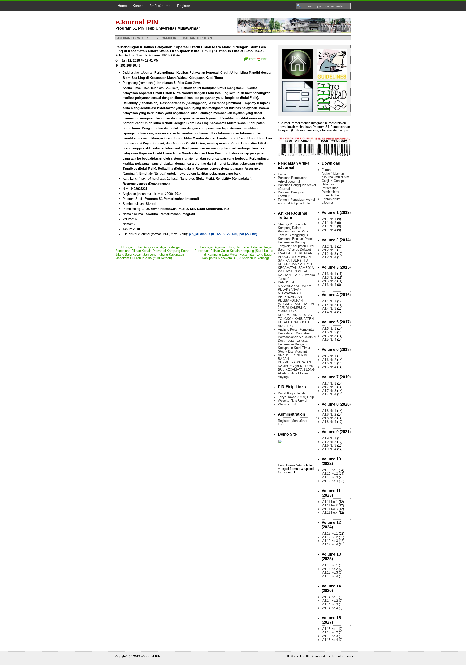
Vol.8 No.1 (329, 411)
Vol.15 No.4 (330, 639)
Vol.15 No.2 (330, 632)
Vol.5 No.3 (329, 336)
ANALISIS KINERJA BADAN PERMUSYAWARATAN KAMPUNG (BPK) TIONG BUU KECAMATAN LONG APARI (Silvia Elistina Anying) (296, 366)
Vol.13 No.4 (330, 576)
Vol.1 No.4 (329, 230)
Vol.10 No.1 (330, 470)
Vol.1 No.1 (329, 219)
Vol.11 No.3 (330, 509)
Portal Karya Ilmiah (291, 393)
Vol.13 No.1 (330, 565)
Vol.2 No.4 (329, 257)
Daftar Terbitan (197, 38)
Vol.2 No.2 (329, 250)
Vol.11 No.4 (330, 512)
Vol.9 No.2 (329, 442)
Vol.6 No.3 (329, 363)
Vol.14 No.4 (330, 608)
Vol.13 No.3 (330, 572)
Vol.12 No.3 (330, 541)
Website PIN (287, 404)
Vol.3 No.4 (329, 285)
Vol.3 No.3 (329, 281)
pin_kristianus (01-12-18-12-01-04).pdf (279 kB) (223, 234)
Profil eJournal (160, 6)
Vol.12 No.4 (330, 544)
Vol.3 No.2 (329, 277)
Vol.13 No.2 (330, 569)
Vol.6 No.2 (329, 359)
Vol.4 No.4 (329, 312)
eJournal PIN (136, 22)
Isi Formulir (165, 38)
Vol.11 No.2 (330, 505)
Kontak (138, 6)
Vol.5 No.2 (329, 332)
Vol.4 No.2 (329, 305)
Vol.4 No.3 (329, 308)
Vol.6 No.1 (329, 356)
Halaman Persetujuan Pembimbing (330, 188)
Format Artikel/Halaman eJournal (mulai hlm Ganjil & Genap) (335, 175)
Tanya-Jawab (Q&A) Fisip (296, 397)
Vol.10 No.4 (330, 481)
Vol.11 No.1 (330, 502)
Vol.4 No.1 (329, 301)
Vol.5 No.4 (329, 339)
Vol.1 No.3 (329, 226)
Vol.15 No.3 (330, 636)
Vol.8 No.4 (329, 422)
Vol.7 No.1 (329, 383)
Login (281, 424)
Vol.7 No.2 (329, 387)
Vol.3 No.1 (329, 274)
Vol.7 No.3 (329, 391)
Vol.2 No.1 (329, 246)
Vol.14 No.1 (330, 597)
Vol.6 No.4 (329, 367)
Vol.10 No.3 (330, 477)
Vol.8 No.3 (329, 418)
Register (183, 6)
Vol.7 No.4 (329, 394)
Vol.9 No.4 (329, 449)
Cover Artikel (331, 195)
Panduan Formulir (131, 38)
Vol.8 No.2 (329, 414)
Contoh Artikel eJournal (331, 200)
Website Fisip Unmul (292, 400)
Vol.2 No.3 (329, 254)
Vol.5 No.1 (329, 328)
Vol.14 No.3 (330, 604)
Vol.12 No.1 (330, 533)
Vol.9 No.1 (329, 438)
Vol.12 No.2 (330, 537)
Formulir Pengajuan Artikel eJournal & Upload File (296, 201)
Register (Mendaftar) (292, 421)
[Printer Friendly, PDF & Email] (255, 61)
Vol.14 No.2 (330, 600)
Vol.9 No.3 (329, 445)
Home (122, 6)
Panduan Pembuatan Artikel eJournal (292, 179)
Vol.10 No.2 (330, 473)
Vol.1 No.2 (329, 222)
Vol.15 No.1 (330, 629)
